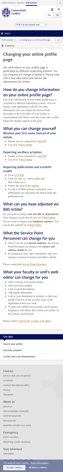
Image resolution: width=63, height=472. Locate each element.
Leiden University (8, 3)
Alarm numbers (10, 437)
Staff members (31, 3)
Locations (8, 380)
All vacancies (9, 420)
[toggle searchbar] (58, 9)
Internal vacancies (12, 415)
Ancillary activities (12, 350)
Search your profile (13, 344)
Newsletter (8, 453)
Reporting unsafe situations (17, 442)
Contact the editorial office (16, 385)
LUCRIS (19, 175)
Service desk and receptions (17, 375)
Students (20, 3)
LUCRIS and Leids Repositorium (19, 356)
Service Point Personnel (34, 264)
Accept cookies (14, 467)
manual (35, 185)
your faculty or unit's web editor (34, 320)
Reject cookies (39, 467)
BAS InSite (26, 144)
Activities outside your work (17, 425)
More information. (40, 463)
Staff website (7, 40)
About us (7, 406)
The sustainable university (16, 411)
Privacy (6, 390)
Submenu (9, 45)
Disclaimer (8, 394)
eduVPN (42, 141)
